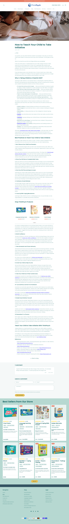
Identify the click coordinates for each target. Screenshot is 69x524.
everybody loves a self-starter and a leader (30, 130)
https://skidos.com (41, 349)
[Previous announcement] (3, 1)
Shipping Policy (49, 498)
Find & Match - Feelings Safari (58, 461)
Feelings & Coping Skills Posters (42, 424)
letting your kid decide (37, 257)
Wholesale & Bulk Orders (8, 503)
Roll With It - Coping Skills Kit (25, 461)
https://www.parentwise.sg (23, 346)
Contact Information (50, 492)
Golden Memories (56, 423)
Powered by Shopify (38, 520)
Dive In (5, 461)
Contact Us (5, 498)
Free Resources (6, 496)
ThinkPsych (32, 520)
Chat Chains (7, 423)
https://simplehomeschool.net (24, 352)
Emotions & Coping (28, 496)
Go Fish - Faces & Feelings (40, 461)
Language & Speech (28, 498)
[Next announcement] (66, 1)
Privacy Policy (48, 494)
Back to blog (35, 358)
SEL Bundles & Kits (27, 507)
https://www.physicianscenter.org (25, 343)
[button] (4, 5)
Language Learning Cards (25, 424)
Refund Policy (48, 496)
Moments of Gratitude (21, 217)
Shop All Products (27, 492)
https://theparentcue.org (45, 347)
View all (34, 481)
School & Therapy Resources (30, 505)
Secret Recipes (34, 217)
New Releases (27, 494)
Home (4, 492)
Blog (3, 494)
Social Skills (26, 503)
